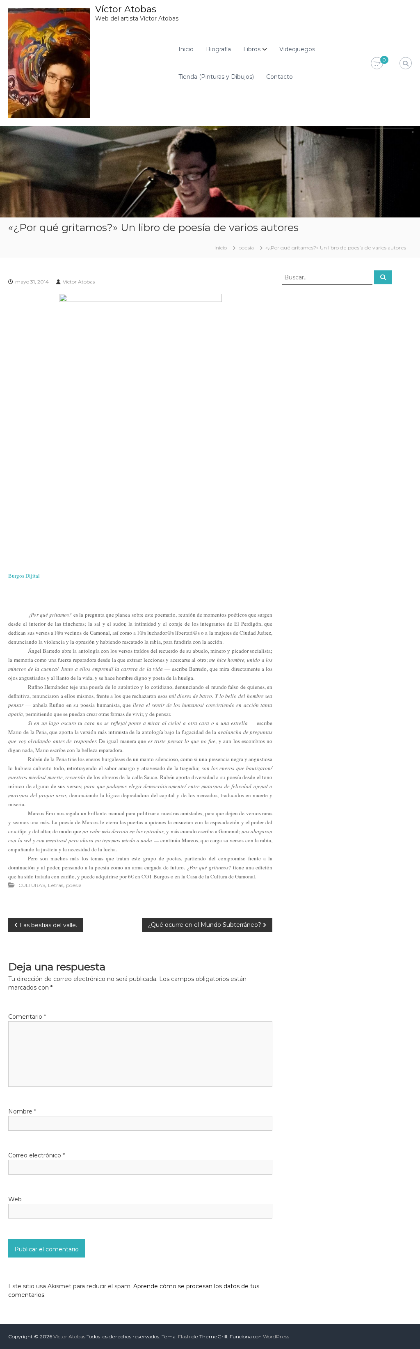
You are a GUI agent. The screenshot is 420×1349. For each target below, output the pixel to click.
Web (15, 1199)
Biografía (218, 49)
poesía (246, 248)
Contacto (279, 76)
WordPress (276, 1336)
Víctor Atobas (125, 9)
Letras (55, 885)
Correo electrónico (36, 1155)
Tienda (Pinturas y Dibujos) (216, 76)
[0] (377, 63)
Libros (251, 49)
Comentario (27, 1016)
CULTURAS (31, 885)
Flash (184, 1336)
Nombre (22, 1111)
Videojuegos (297, 49)
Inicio (186, 49)
